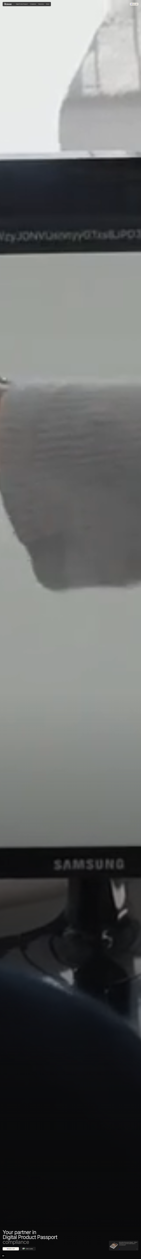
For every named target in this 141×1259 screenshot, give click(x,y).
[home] (8, 4)
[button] (41, 4)
